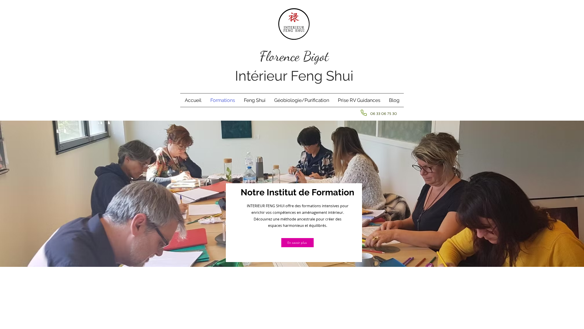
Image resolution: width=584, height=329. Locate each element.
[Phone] (364, 112)
